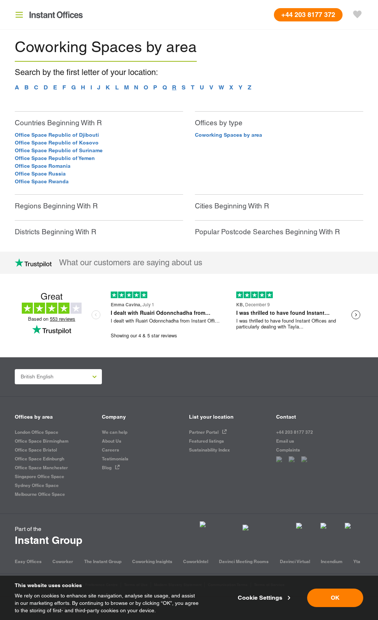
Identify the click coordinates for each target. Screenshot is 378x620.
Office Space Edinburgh (39, 458)
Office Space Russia (40, 174)
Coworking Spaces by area (228, 135)
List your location (211, 417)
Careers (110, 450)
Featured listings (206, 441)
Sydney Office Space (37, 485)
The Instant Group (102, 561)
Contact (286, 417)
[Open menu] (19, 14)
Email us (285, 441)
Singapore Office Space (39, 476)
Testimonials (115, 458)
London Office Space (36, 432)
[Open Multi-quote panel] (357, 15)
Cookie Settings (260, 597)
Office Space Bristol (36, 450)
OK (335, 597)
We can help (114, 432)
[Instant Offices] (56, 14)
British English (37, 376)
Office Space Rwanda (42, 181)
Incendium (332, 561)
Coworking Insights (152, 561)
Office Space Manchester (41, 467)
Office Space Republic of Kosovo (57, 143)
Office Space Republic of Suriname (59, 150)
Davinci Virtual (295, 561)
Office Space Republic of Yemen (55, 158)
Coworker (62, 561)
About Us (111, 441)
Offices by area (34, 417)
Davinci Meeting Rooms (244, 561)
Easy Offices (28, 561)
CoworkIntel (195, 561)
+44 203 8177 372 (294, 432)
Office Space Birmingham (42, 441)
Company (114, 417)
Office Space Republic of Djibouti (57, 135)
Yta (356, 561)
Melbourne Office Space (40, 494)
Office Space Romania (43, 166)
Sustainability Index (209, 450)
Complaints (288, 450)
